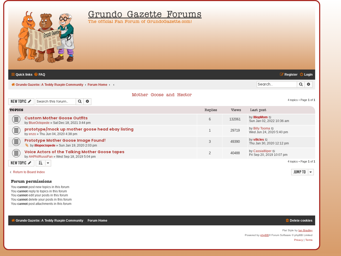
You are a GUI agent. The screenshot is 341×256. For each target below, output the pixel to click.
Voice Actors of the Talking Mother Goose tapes (74, 152)
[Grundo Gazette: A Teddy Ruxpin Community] (47, 37)
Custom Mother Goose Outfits (56, 118)
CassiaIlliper (262, 151)
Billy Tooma (261, 128)
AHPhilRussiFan (41, 157)
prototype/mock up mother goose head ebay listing (79, 129)
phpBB (264, 235)
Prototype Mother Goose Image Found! (65, 140)
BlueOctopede (39, 123)
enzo (32, 134)
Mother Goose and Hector (162, 95)
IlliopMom (260, 117)
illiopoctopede (44, 145)
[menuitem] (39, 74)
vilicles (258, 139)
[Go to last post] (270, 117)
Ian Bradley (305, 230)
